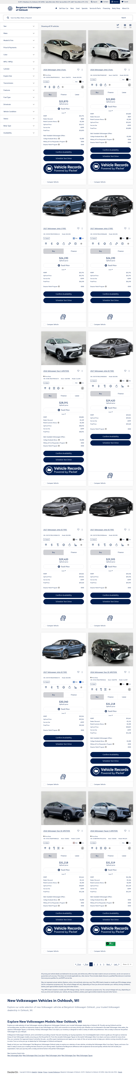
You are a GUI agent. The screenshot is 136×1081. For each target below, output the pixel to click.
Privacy (45, 1072)
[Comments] (82, 87)
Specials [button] (85, 8)
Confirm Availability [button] (64, 152)
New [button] (72, 8)
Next (108, 964)
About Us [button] (125, 8)
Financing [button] (106, 8)
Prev (86, 964)
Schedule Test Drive (64, 158)
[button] (84, 47)
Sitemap (40, 1072)
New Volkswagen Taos (69, 1055)
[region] (63, 131)
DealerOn (34, 1072)
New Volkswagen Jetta (53, 1055)
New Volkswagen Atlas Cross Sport (34, 1055)
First (78, 964)
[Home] (56, 8)
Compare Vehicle (53, 182)
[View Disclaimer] (63, 87)
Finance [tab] (64, 94)
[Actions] (82, 70)
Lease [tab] (77, 94)
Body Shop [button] (116, 8)
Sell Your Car (63, 8)
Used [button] (78, 8)
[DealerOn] (12, 1072)
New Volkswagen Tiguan (85, 1055)
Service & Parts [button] (95, 8)
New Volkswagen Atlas (14, 1055)
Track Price (65, 109)
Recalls (120, 1072)
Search (124, 17)
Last (116, 964)
